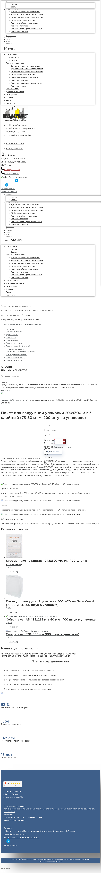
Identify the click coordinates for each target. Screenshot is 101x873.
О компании (11, 54)
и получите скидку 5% (13, 797)
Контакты (9, 43)
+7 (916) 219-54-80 (14, 148)
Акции (9, 100)
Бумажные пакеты (14, 332)
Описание (5, 458)
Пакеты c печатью (19, 26)
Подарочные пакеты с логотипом (27, 17)
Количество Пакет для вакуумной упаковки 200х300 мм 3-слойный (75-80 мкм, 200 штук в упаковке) (49, 441)
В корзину (13, 571)
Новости (15, 4)
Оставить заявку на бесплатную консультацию (21, 324)
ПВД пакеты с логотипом (23, 20)
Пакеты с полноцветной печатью (26, 29)
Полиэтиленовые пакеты (84, 809)
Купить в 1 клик (53, 452)
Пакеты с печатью (14, 343)
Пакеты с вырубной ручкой (18, 346)
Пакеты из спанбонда (15, 357)
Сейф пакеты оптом (62, 447)
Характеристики (17, 458)
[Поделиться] (4, 868)
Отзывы (9, 97)
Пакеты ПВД (11, 337)
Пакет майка (9, 812)
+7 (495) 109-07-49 (15, 143)
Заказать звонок (8, 189)
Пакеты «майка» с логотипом (24, 23)
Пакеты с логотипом (12, 9)
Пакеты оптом (12, 89)
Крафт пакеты (12, 335)
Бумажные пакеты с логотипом (25, 12)
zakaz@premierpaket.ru (20, 135)
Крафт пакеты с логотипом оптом (27, 14)
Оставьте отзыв (10, 791)
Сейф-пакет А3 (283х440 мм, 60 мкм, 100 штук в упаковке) (38, 654)
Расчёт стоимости (9, 192)
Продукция (11, 329)
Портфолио (11, 94)
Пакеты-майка (12, 340)
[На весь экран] (7, 868)
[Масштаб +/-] (9, 868)
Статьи (14, 60)
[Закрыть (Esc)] (2, 868)
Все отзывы (6, 390)
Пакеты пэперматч (19, 32)
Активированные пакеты (16, 355)
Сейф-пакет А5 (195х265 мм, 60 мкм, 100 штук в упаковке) (35, 656)
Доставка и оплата (15, 92)
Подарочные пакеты (15, 349)
